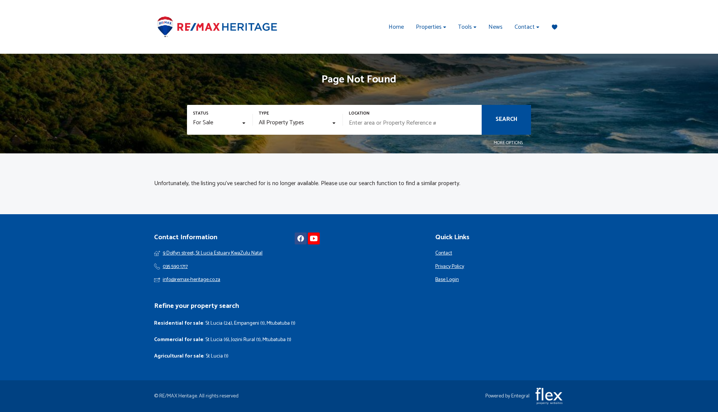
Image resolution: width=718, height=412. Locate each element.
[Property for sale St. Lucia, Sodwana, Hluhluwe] (217, 26)
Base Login (447, 280)
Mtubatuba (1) (281, 323)
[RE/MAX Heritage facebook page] (301, 239)
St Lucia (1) (217, 356)
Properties (429, 27)
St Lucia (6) (217, 339)
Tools (465, 27)
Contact (525, 27)
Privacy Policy (449, 267)
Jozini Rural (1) (246, 339)
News (495, 27)
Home (396, 27)
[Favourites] (554, 27)
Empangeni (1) (249, 323)
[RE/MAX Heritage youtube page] (314, 239)
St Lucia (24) (218, 323)
